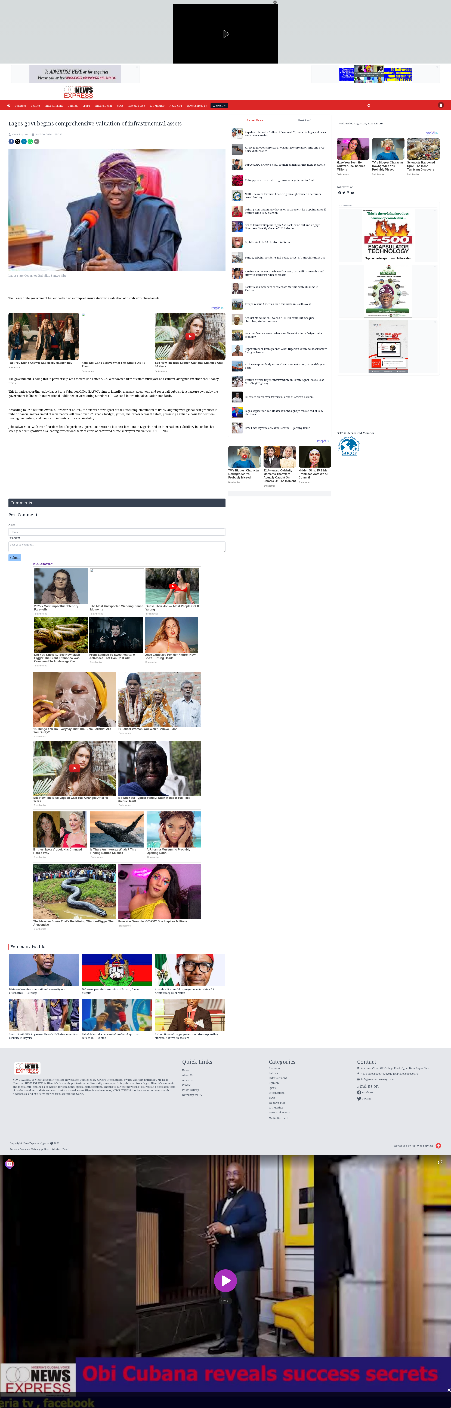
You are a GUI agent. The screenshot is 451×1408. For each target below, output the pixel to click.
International (103, 105)
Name (12, 524)
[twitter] (17, 141)
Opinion (73, 105)
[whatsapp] (30, 141)
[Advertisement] (388, 402)
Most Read (304, 120)
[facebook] (11, 141)
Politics (35, 105)
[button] (275, 2)
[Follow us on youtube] (352, 192)
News (120, 105)
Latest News (255, 120)
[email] (36, 141)
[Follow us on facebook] (339, 192)
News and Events (279, 1112)
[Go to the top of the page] (438, 1146)
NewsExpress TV (197, 105)
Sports (86, 105)
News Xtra (175, 105)
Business (20, 105)
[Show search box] (369, 106)
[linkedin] (24, 141)
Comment (14, 538)
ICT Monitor (157, 105)
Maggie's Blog (136, 105)
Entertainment (54, 105)
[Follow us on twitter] (343, 192)
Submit (15, 558)
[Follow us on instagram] (348, 192)
